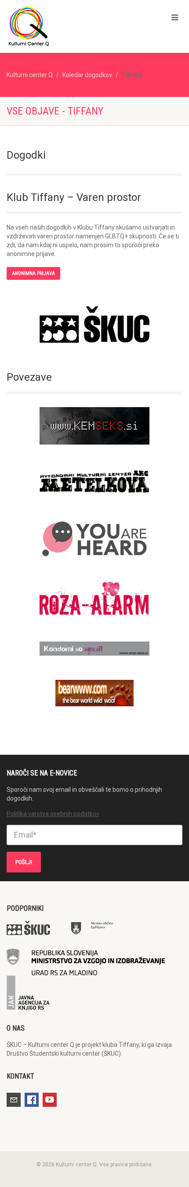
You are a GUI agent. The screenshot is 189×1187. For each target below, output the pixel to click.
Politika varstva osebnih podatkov (53, 813)
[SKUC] (94, 324)
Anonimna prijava (33, 273)
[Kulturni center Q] (63, 25)
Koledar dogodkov (87, 74)
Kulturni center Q (30, 74)
